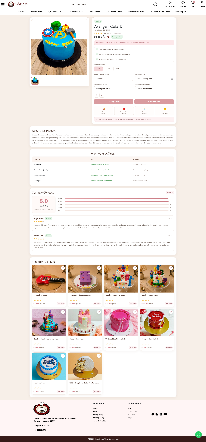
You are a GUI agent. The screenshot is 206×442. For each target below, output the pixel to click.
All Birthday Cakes (115, 11)
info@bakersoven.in (42, 425)
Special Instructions (142, 84)
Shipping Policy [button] (98, 418)
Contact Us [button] (96, 408)
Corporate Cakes (136, 11)
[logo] (17, 4)
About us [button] (131, 414)
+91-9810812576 (39, 430)
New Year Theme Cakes (160, 11)
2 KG (117, 69)
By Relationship (55, 11)
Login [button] (130, 408)
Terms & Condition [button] (99, 421)
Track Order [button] (132, 411)
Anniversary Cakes (75, 11)
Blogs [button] (130, 418)
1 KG (98, 69)
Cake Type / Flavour (101, 74)
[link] (155, 4)
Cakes (21, 11)
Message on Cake (100, 84)
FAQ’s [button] (94, 411)
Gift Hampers (181, 11)
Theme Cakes (36, 11)
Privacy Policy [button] (97, 414)
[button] (3, 4)
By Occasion (95, 11)
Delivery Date (140, 74)
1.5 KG (108, 69)
